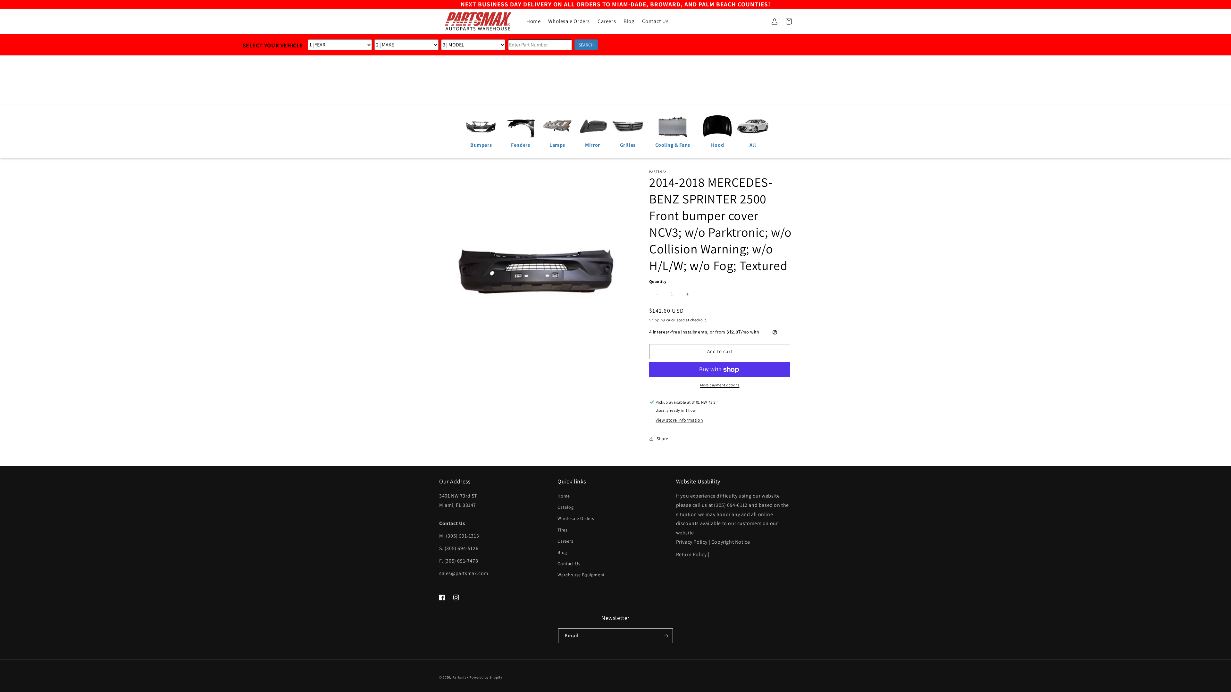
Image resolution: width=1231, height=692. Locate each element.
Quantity (657, 281)
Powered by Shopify (485, 677)
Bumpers (481, 145)
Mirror (592, 145)
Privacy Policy (692, 542)
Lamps (557, 145)
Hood (717, 145)
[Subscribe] (666, 635)
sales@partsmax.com (463, 573)
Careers (565, 541)
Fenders (520, 145)
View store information (679, 420)
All (752, 145)
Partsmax (460, 677)
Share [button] (662, 438)
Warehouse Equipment (581, 575)
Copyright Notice (730, 542)
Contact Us (568, 563)
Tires (562, 530)
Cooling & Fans (672, 145)
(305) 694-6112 (730, 505)
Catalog (565, 507)
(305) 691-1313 (462, 535)
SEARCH (586, 45)
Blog (562, 552)
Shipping (657, 319)
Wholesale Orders (575, 518)
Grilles (628, 145)
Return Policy (691, 554)
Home (563, 496)
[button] (760, 21)
